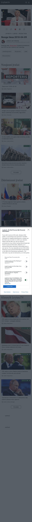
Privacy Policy (24, 292)
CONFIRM (10, 286)
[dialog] (16, 261)
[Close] (28, 230)
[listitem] (16, 258)
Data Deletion (7, 292)
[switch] (26, 261)
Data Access (16, 292)
